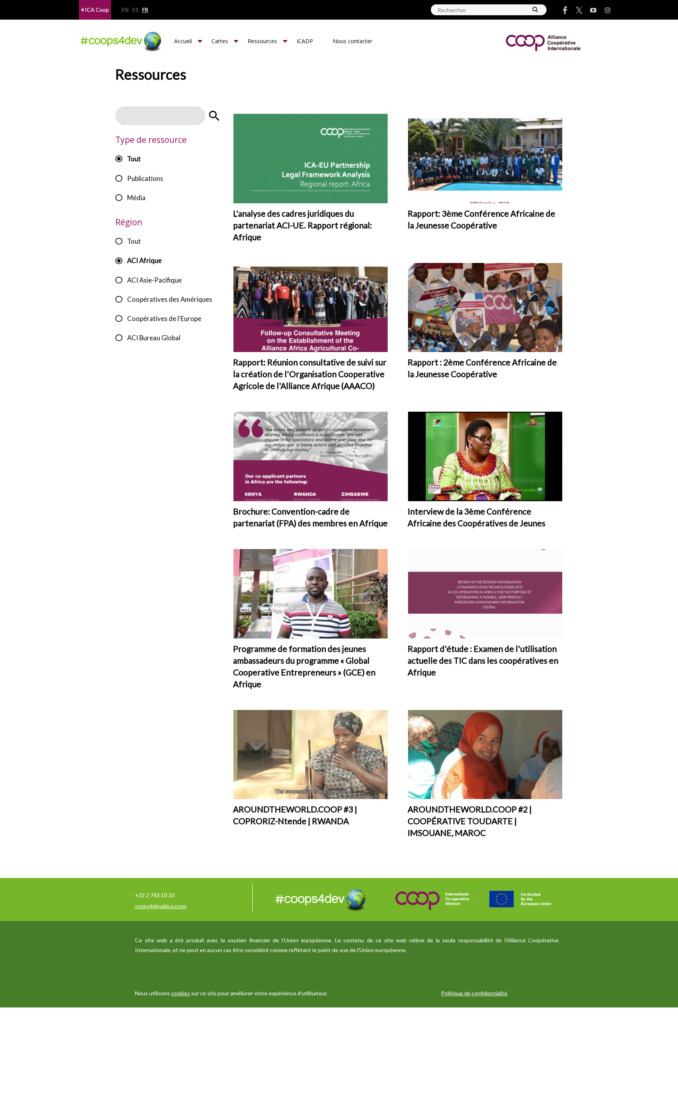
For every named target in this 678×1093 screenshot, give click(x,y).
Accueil (183, 41)
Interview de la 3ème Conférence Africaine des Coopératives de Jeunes (476, 517)
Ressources (262, 41)
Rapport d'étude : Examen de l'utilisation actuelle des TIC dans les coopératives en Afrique (483, 660)
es (135, 10)
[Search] (536, 9)
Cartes (219, 41)
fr (145, 10)
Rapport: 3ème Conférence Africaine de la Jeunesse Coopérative (481, 219)
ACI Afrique (144, 260)
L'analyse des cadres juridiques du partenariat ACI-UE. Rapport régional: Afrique (302, 225)
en (125, 10)
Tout (134, 159)
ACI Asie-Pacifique (154, 280)
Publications (145, 178)
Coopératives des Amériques (169, 299)
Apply (214, 116)
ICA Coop (96, 9)
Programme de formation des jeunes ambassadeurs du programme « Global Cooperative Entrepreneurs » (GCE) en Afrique (304, 666)
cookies (180, 993)
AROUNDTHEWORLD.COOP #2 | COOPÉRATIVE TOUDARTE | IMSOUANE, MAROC (470, 821)
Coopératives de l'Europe (164, 318)
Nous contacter (352, 41)
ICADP (305, 41)
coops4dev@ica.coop (161, 906)
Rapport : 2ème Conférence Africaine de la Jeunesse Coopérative (482, 368)
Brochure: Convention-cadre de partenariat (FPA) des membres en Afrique (310, 517)
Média (136, 197)
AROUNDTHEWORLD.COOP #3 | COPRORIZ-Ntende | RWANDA (295, 815)
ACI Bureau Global (153, 338)
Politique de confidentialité (474, 993)
